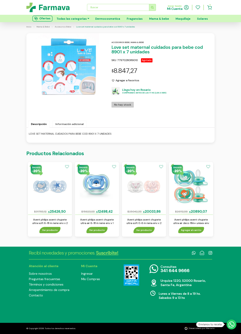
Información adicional (69, 124)
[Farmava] (50, 7)
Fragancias (135, 19)
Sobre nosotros (40, 274)
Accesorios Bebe (63, 26)
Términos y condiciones (46, 284)
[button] (125, 80)
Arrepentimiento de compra (49, 290)
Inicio (28, 26)
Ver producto (50, 230)
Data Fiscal (131, 275)
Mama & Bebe (43, 26)
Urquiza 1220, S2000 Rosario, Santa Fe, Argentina (183, 282)
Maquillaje (183, 19)
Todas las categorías (72, 19)
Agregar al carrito (191, 230)
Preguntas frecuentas (44, 279)
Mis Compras (90, 279)
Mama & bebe (159, 19)
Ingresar (87, 274)
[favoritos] (198, 7)
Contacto (36, 295)
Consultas (175, 269)
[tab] (39, 124)
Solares (202, 19)
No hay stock (122, 104)
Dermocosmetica (107, 19)
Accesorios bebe (120, 42)
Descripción (39, 124)
